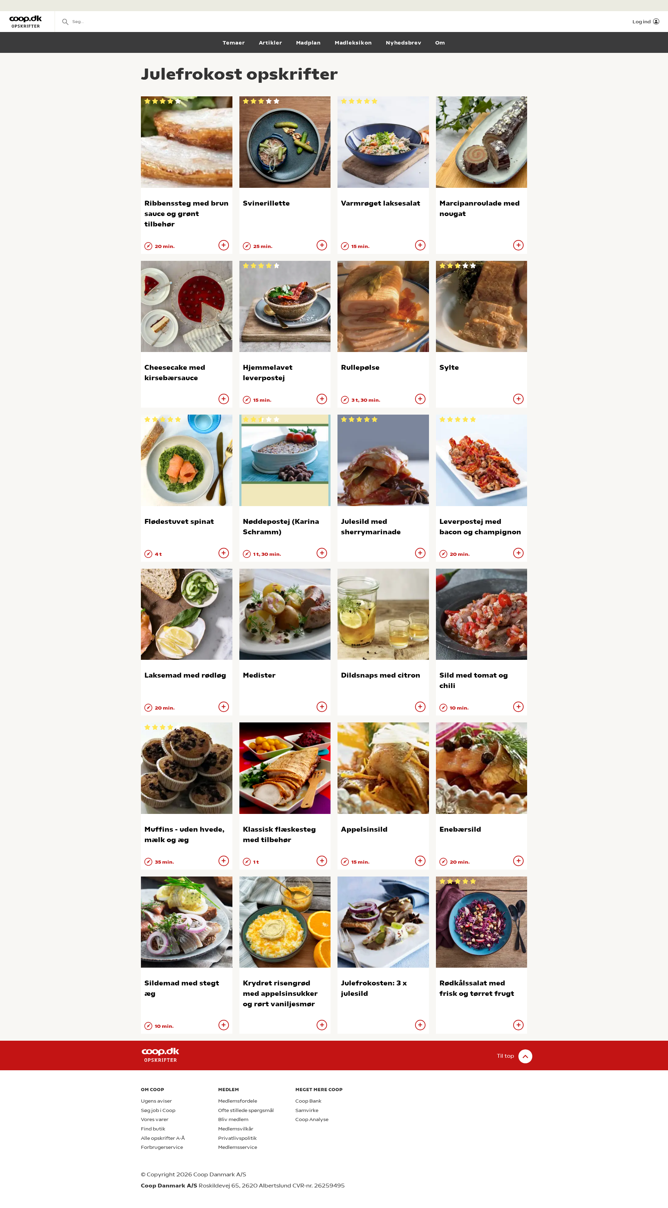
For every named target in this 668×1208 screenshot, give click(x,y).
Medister (259, 675)
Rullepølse (360, 367)
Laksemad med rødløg (185, 675)
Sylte (449, 367)
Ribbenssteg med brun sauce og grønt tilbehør (186, 213)
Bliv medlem (233, 1119)
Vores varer (154, 1119)
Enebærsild (460, 829)
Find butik (153, 1129)
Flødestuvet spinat (179, 522)
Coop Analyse (311, 1119)
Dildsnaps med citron (380, 675)
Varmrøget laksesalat (380, 203)
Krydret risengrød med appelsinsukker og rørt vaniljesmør (280, 993)
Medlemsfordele (237, 1101)
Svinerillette (266, 203)
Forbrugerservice (162, 1147)
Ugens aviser (156, 1101)
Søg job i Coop (158, 1110)
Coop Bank (308, 1101)
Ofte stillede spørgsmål (246, 1110)
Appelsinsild (364, 829)
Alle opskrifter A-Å (163, 1138)
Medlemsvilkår (235, 1129)
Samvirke (306, 1110)
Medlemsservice (237, 1147)
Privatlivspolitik (237, 1138)
